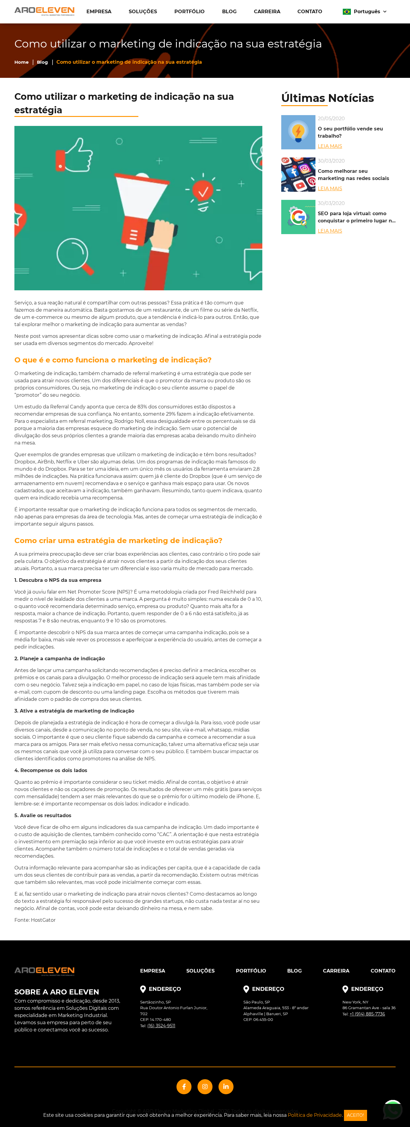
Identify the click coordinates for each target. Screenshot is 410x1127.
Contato (309, 11)
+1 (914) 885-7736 (367, 1014)
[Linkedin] (226, 1086)
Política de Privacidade (315, 1115)
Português (367, 11)
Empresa (98, 11)
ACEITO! (355, 1115)
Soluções (143, 11)
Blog (229, 11)
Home (21, 62)
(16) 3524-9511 (161, 1025)
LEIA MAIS (330, 146)
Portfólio (189, 11)
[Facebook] (183, 1086)
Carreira (267, 11)
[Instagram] (205, 1086)
